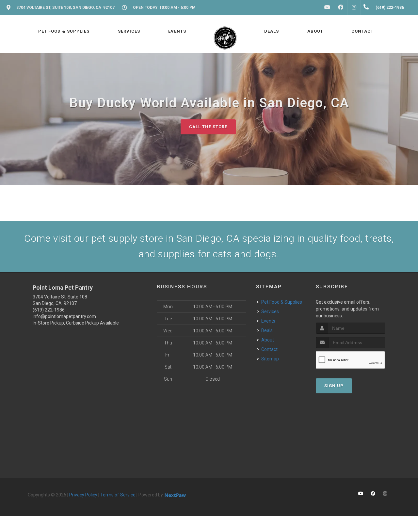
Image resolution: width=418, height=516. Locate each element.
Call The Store (208, 126)
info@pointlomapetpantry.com (64, 316)
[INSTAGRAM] (354, 7)
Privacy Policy (83, 494)
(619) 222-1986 (49, 309)
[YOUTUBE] (327, 7)
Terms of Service (118, 494)
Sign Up (334, 385)
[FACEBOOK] (340, 7)
